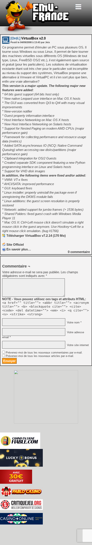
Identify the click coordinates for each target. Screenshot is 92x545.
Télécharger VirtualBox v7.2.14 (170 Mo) (36, 235)
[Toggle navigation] (78, 7)
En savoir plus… (18, 249)
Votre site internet (77, 345)
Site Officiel (15, 244)
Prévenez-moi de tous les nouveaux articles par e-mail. (40, 356)
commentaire (79, 252)
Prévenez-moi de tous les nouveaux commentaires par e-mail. (44, 352)
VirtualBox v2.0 (28, 38)
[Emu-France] (36, 32)
